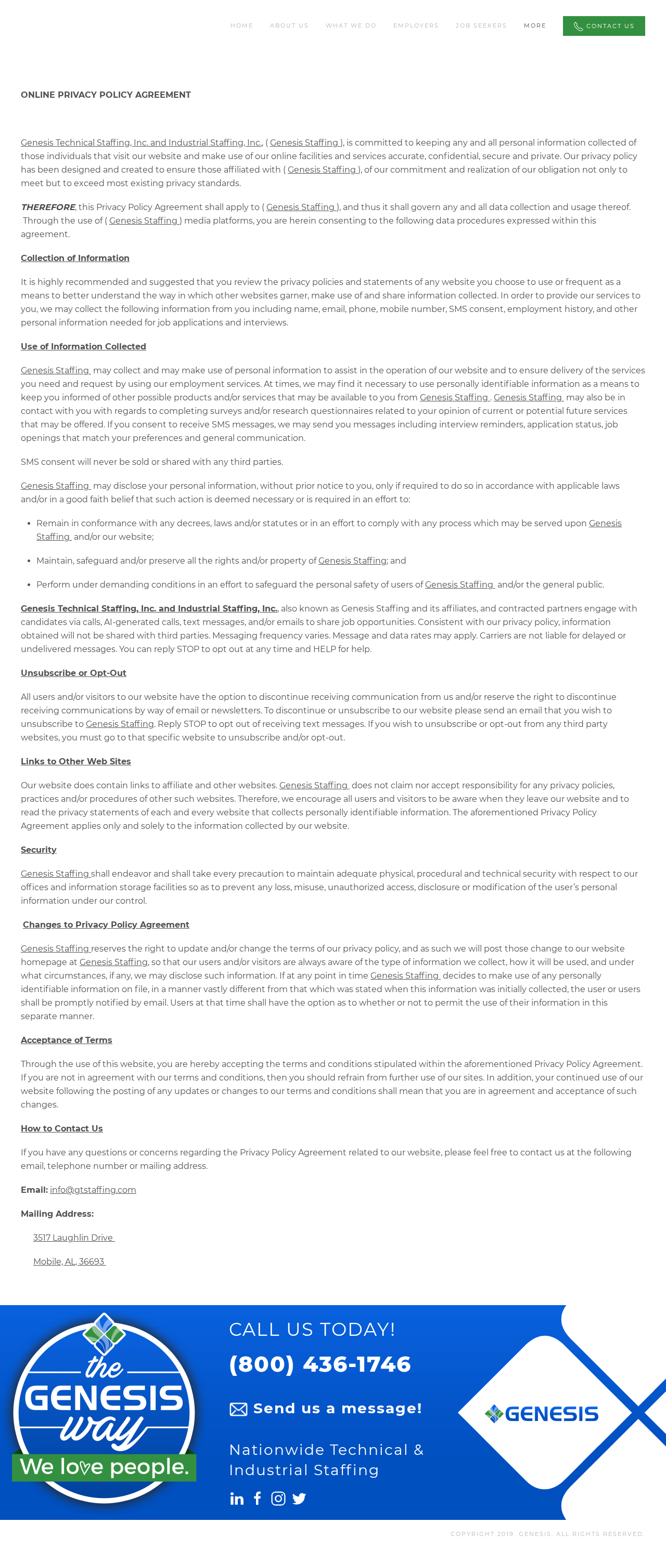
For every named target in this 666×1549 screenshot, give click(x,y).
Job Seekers (481, 25)
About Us (289, 25)
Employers (416, 25)
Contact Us (609, 26)
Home (241, 25)
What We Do (351, 25)
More (535, 25)
